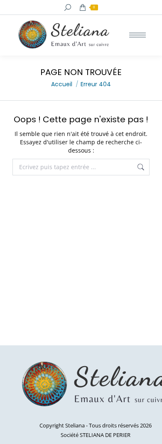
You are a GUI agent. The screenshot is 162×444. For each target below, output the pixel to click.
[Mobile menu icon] (137, 35)
